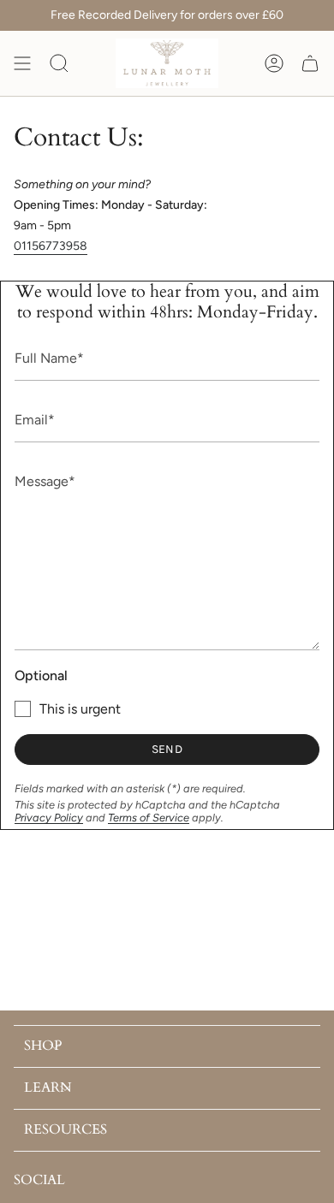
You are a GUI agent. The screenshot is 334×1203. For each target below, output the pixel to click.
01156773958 (50, 246)
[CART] (310, 63)
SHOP (43, 1045)
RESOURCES (65, 1129)
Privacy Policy (49, 817)
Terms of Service (148, 817)
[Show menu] (22, 63)
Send (167, 749)
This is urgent (80, 709)
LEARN (48, 1087)
